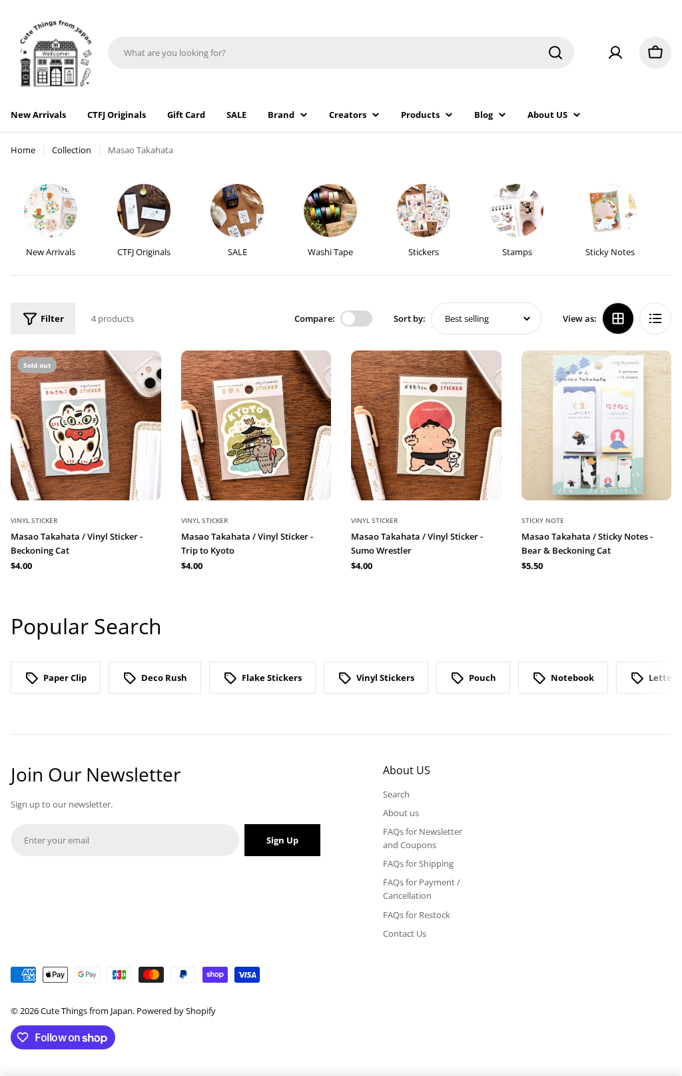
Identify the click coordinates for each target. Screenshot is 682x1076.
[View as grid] (618, 318)
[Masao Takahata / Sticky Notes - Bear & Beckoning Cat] (596, 425)
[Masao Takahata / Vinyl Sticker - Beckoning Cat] (86, 425)
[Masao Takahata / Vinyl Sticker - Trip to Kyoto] (256, 425)
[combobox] (341, 53)
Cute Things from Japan (87, 1011)
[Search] (555, 53)
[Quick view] (142, 380)
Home (23, 150)
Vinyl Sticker (34, 520)
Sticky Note (542, 520)
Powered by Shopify (176, 1011)
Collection (71, 150)
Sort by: (410, 318)
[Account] (615, 53)
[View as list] (655, 318)
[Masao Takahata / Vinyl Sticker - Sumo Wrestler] (426, 425)
